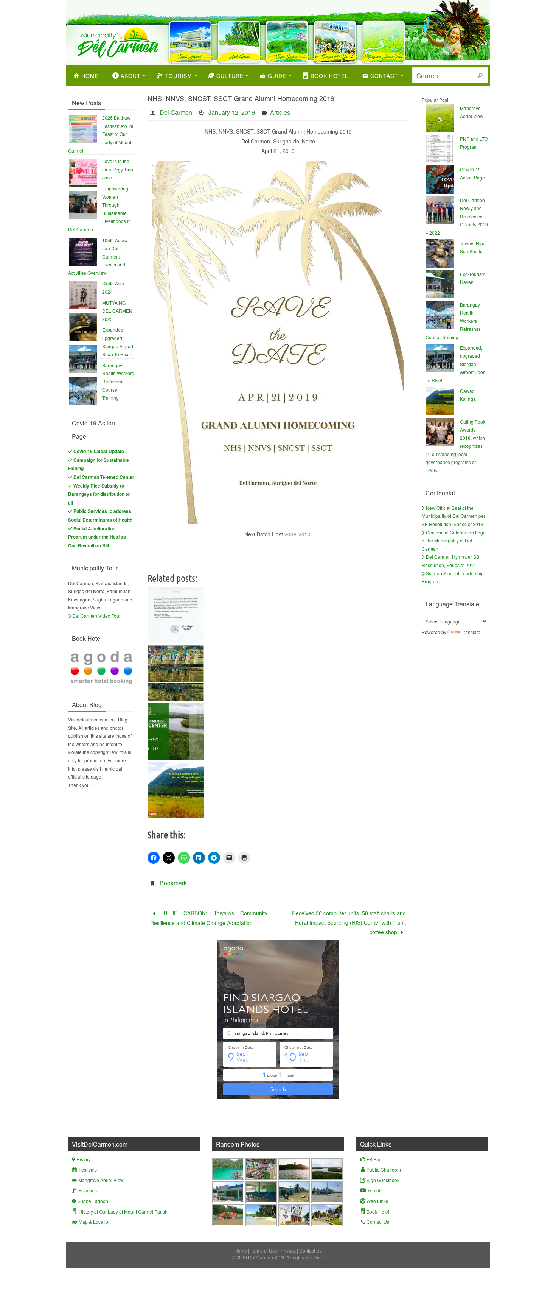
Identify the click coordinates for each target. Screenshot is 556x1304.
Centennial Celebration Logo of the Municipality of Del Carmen (454, 540)
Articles (280, 112)
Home (241, 1250)
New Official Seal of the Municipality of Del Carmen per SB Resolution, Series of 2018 (453, 516)
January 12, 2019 (231, 112)
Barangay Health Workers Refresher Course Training (118, 381)
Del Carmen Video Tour (96, 615)
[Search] (480, 76)
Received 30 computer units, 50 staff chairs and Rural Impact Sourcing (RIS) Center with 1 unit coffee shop (349, 922)
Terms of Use (263, 1250)
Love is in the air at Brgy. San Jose (117, 169)
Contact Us (310, 1250)
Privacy (288, 1250)
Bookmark (173, 883)
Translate (470, 632)
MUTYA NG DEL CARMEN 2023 (117, 310)
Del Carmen (176, 112)
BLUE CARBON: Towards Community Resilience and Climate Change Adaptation (209, 918)
